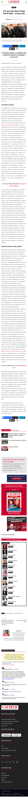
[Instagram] (6, 762)
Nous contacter (5, 748)
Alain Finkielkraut (12, 550)
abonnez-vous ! (12, 470)
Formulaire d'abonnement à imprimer (10, 721)
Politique (7, 5)
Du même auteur (15, 430)
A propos (3, 773)
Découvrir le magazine (14, 512)
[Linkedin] (10, 762)
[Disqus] (14, 684)
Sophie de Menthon (13, 581)
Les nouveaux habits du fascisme (17, 440)
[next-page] (4, 454)
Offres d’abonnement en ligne (8, 719)
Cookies (3, 779)
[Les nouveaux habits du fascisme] (4, 442)
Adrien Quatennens (9, 613)
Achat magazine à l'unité (7, 723)
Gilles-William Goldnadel (14, 596)
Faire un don (4, 725)
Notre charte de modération (8, 664)
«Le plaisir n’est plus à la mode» (21, 621)
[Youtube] (17, 762)
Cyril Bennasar (11, 555)
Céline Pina (8, 19)
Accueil (2, 5)
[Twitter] (13, 762)
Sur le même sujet (6, 430)
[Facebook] (2, 762)
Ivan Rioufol (11, 591)
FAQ (2, 746)
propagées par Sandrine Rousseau (13, 351)
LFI (23, 613)
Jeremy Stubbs (11, 586)
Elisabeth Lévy (11, 545)
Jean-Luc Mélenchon (18, 613)
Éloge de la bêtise (13, 446)
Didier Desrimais (12, 576)
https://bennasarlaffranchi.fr (12, 558)
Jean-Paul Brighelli (12, 560)
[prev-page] (2, 454)
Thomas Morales (12, 601)
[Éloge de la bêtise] (4, 448)
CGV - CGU (3, 777)
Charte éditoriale (5, 775)
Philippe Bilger (11, 565)
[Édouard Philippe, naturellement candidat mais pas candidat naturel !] (4, 435)
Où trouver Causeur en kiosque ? (9, 750)
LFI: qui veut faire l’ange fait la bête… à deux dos (14, 12)
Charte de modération (6, 782)
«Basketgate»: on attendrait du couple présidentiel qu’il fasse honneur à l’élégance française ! (7, 622)
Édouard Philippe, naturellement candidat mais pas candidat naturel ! (17, 435)
